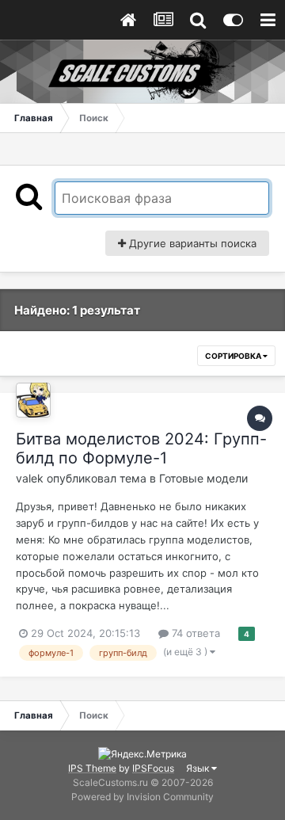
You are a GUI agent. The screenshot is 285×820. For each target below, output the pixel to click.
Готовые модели (203, 478)
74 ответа (194, 633)
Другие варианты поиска (191, 243)
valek (30, 478)
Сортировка (234, 355)
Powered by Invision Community (142, 797)
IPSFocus (153, 768)
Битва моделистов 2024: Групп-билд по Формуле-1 (141, 448)
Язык (198, 768)
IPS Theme (92, 768)
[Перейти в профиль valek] (33, 400)
